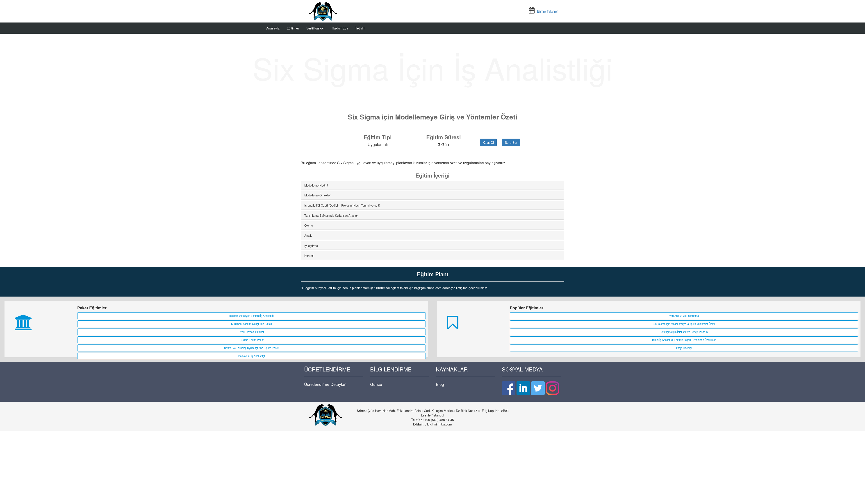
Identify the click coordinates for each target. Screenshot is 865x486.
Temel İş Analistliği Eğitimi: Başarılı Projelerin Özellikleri (684, 340)
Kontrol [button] (309, 255)
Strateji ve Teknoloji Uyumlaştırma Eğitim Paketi (251, 348)
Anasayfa (273, 28)
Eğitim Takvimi (547, 11)
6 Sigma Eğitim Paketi (251, 340)
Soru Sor (511, 142)
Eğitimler (293, 28)
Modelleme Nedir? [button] (316, 185)
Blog (440, 384)
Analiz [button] (308, 235)
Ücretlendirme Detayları (325, 384)
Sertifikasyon (315, 28)
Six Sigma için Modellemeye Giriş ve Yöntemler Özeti (684, 324)
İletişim (360, 28)
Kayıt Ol (488, 142)
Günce (376, 384)
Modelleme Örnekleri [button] (317, 195)
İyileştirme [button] (311, 245)
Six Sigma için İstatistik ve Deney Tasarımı (684, 332)
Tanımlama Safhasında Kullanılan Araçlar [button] (331, 215)
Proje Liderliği (684, 348)
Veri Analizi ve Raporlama (684, 315)
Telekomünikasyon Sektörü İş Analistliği (251, 315)
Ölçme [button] (308, 225)
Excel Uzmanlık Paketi (251, 332)
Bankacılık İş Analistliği (251, 356)
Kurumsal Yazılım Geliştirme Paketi (251, 324)
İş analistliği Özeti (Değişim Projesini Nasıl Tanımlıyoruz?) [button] (342, 205)
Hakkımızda (340, 28)
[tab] (432, 185)
